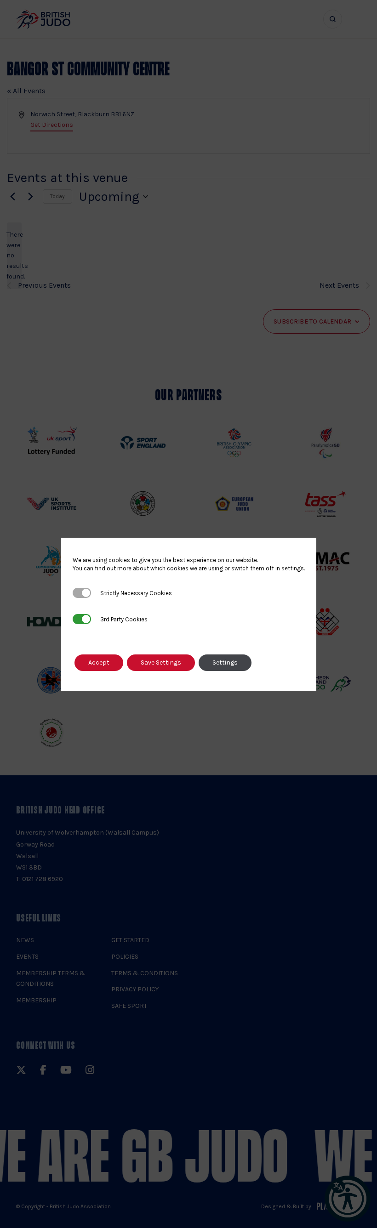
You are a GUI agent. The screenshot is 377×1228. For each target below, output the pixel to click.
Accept (98, 662)
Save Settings (161, 662)
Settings (225, 662)
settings (292, 568)
